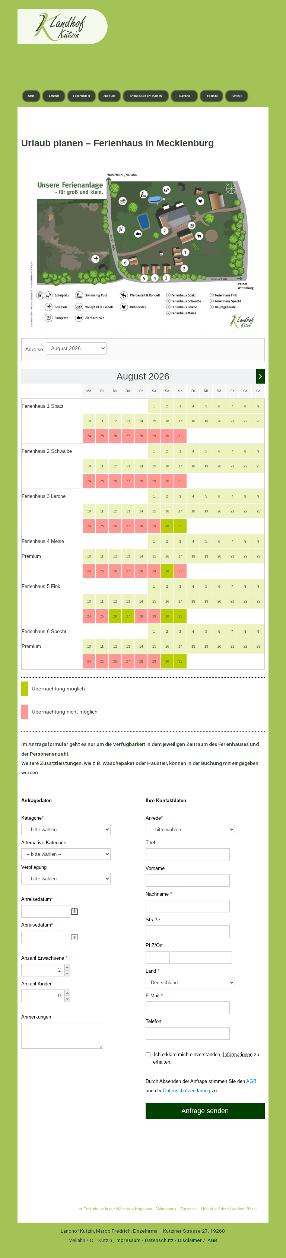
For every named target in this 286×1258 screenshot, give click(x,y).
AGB (212, 1240)
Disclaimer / (192, 1240)
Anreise (34, 349)
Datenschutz (159, 1240)
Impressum (127, 1240)
